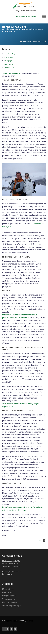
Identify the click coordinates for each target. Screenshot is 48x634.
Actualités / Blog (9, 54)
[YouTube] (15, 629)
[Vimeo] (11, 629)
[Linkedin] (7, 629)
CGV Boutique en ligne (11, 605)
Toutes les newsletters (11, 73)
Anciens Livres (9, 68)
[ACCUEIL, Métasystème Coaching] (21, 41)
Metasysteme (8, 589)
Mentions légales (9, 602)
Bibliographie (8, 61)
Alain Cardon (7, 592)
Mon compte (31, 17)
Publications (8, 64)
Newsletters (8, 57)
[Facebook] (4, 629)
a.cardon (8, 574)
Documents (27, 41)
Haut (40, 540)
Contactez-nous (9, 599)
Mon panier (21, 17)
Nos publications (9, 595)
